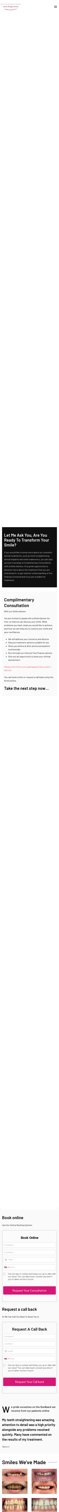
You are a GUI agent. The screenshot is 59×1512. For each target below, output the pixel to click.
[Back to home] (11, 7)
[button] (55, 7)
